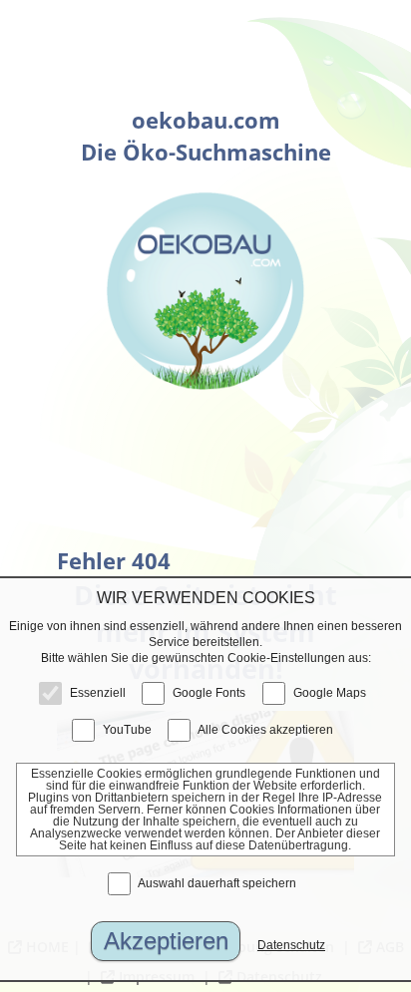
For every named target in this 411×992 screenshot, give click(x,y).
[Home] (205, 291)
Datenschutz (291, 945)
